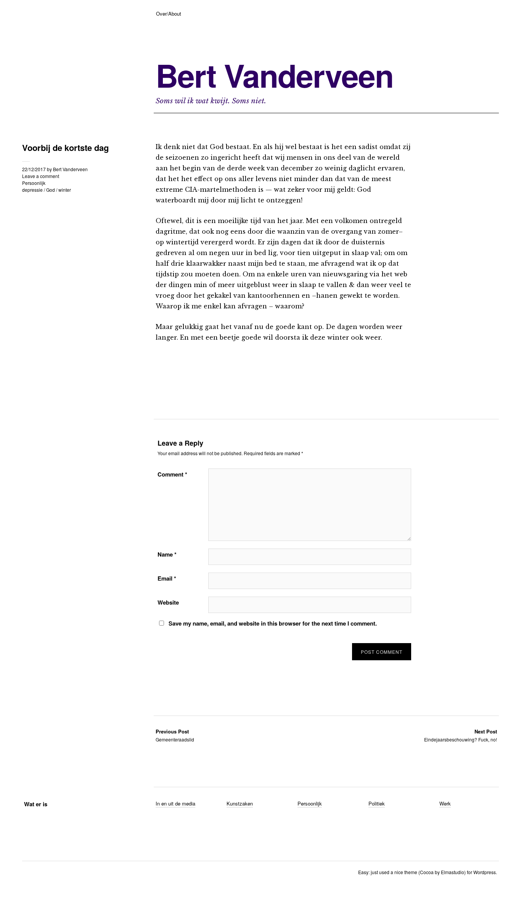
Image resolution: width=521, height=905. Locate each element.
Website (168, 602)
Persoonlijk (33, 183)
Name (167, 554)
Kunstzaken (240, 803)
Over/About (168, 13)
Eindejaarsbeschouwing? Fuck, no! (460, 735)
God (50, 189)
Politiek (376, 803)
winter (64, 189)
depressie (32, 189)
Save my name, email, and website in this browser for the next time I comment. (273, 623)
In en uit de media (175, 803)
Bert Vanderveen (274, 75)
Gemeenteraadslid (175, 735)
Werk (445, 803)
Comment (172, 474)
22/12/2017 (34, 169)
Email (167, 578)
